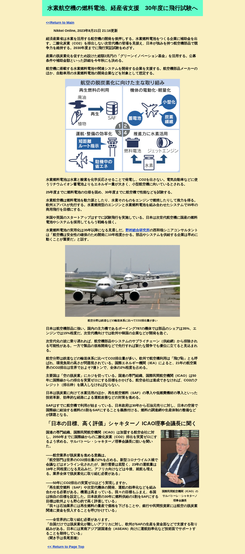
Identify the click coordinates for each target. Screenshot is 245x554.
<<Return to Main (60, 23)
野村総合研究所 (138, 230)
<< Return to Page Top (65, 547)
